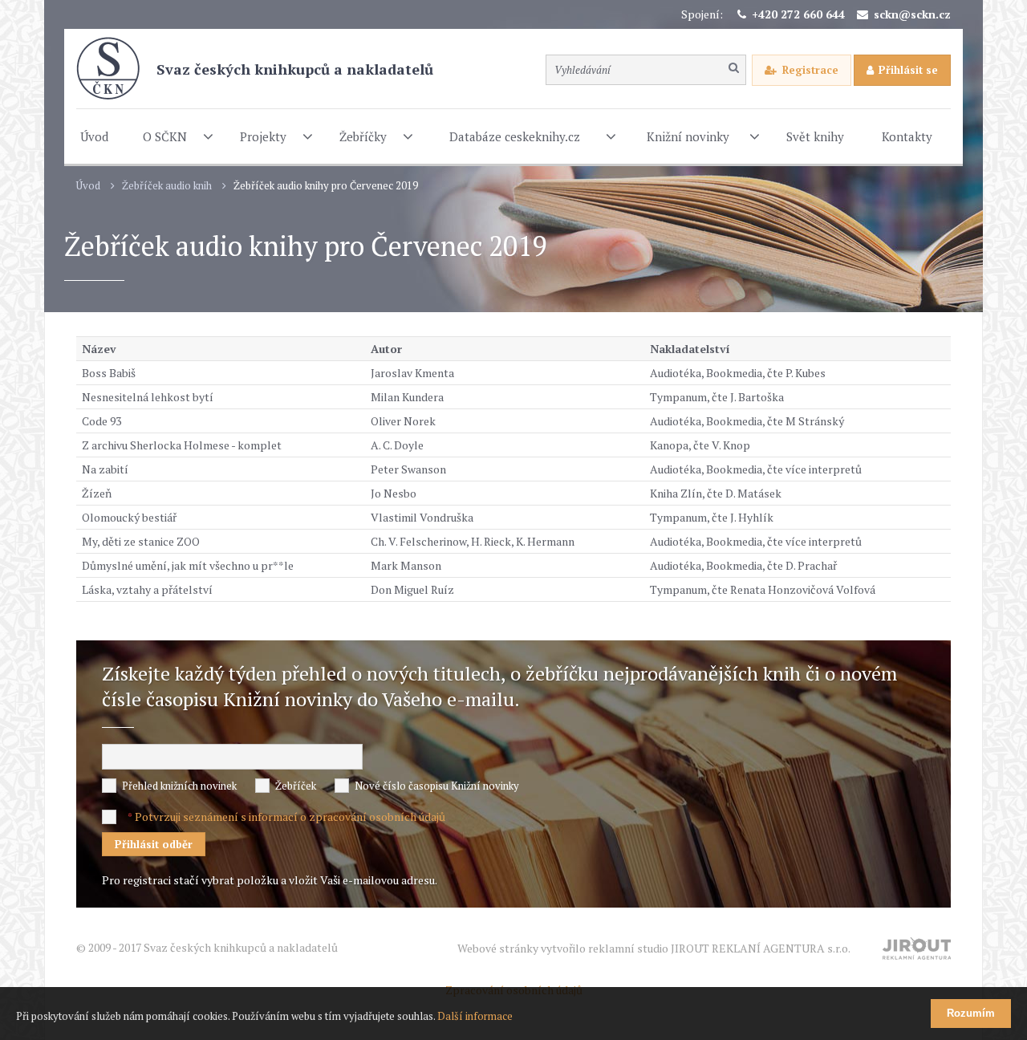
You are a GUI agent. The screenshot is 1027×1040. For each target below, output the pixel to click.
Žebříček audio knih (167, 186)
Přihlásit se (908, 70)
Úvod (88, 186)
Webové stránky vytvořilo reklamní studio (653, 948)
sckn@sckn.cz (912, 14)
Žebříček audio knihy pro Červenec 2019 (325, 186)
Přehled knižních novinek (179, 785)
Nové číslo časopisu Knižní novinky (437, 785)
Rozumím (971, 1013)
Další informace (475, 1016)
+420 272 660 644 (798, 14)
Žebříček (295, 785)
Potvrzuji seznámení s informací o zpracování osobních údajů (290, 816)
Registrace (810, 70)
